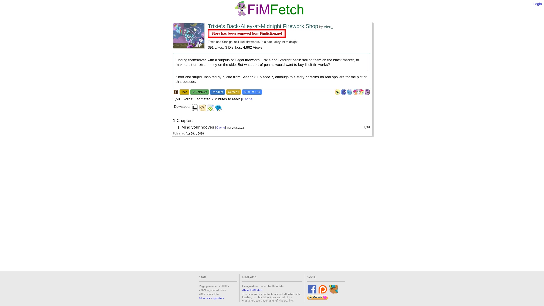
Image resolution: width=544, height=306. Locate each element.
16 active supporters (211, 298)
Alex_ (328, 27)
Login (537, 4)
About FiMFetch (252, 290)
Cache (247, 99)
